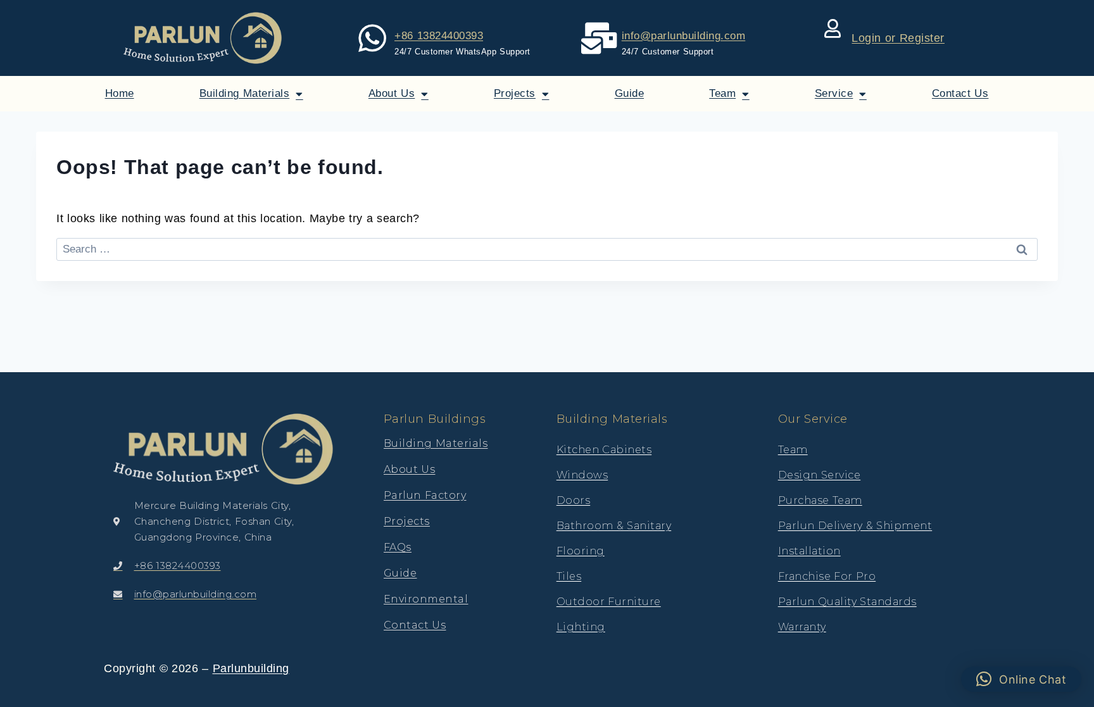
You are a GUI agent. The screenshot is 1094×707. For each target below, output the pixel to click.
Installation (809, 551)
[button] (1021, 679)
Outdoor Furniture (608, 602)
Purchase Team (820, 500)
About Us (391, 93)
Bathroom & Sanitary (614, 526)
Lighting (580, 627)
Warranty (802, 627)
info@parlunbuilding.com (684, 36)
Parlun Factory (425, 495)
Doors (573, 500)
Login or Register (898, 38)
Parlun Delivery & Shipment (855, 526)
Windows (582, 475)
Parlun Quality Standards (847, 602)
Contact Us (960, 93)
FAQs (398, 547)
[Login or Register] (832, 28)
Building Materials (244, 93)
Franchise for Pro (827, 576)
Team (722, 93)
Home (119, 93)
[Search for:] (547, 248)
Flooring (580, 551)
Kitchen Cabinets (604, 450)
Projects (515, 93)
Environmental (426, 599)
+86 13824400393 (438, 36)
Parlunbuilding (251, 668)
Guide (629, 93)
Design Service (819, 475)
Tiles (569, 576)
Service (834, 93)
